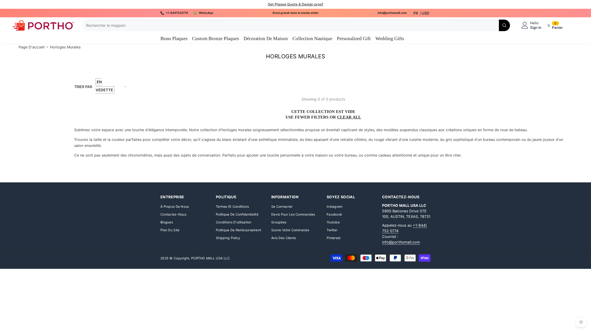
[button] (109, 86)
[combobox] (290, 25)
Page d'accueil (32, 47)
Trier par (83, 86)
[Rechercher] (296, 25)
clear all (349, 117)
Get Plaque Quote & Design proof (295, 4)
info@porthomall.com (401, 242)
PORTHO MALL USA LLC (210, 258)
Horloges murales (65, 47)
